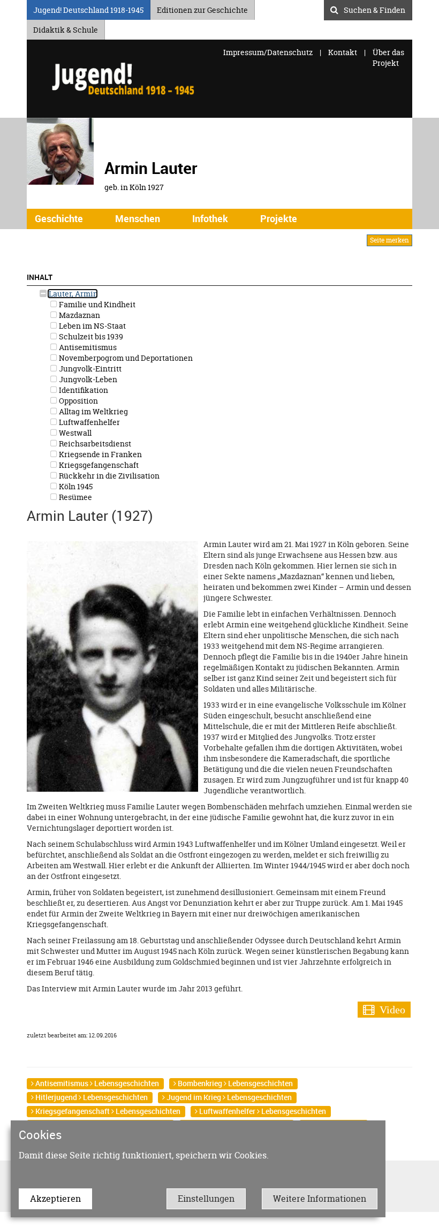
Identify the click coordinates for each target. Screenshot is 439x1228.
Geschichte (59, 218)
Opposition (77, 401)
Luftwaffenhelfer (88, 422)
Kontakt (342, 52)
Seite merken (389, 240)
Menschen (137, 218)
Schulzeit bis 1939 (90, 336)
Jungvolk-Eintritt (89, 368)
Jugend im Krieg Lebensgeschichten (228, 1097)
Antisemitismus (87, 347)
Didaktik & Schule (65, 28)
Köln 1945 (75, 486)
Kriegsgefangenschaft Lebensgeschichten (107, 1111)
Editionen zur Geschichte (202, 8)
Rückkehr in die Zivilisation (108, 476)
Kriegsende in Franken (99, 454)
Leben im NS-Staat (91, 326)
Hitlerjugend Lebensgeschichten (91, 1097)
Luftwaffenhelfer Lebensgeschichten (262, 1111)
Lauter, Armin (72, 294)
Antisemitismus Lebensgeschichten (96, 1083)
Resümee (74, 497)
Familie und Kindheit (96, 304)
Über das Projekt (388, 57)
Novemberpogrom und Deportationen (125, 358)
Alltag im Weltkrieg (92, 411)
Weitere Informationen (319, 1198)
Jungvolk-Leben (87, 379)
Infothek (210, 218)
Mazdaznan (78, 315)
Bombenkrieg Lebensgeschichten (234, 1083)
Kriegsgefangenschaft (98, 465)
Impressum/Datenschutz (268, 52)
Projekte (278, 218)
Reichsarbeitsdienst (94, 443)
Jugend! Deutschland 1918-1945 (88, 8)
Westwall (74, 433)
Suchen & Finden (374, 8)
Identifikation (82, 390)
